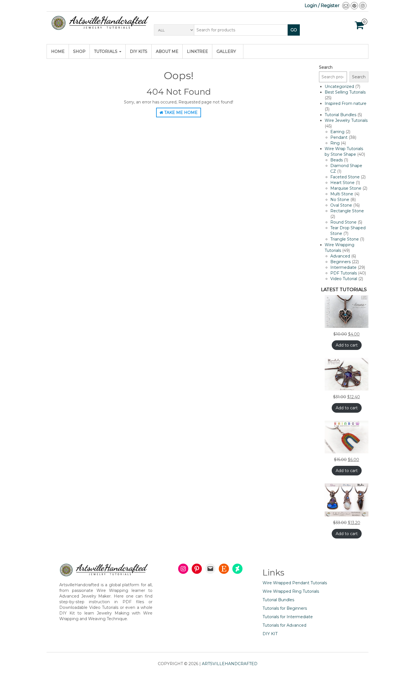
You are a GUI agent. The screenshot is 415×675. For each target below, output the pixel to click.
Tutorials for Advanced (284, 625)
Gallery (226, 51)
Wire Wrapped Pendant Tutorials (295, 582)
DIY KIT (270, 633)
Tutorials (106, 51)
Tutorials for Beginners (285, 608)
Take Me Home (180, 112)
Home (58, 51)
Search (326, 67)
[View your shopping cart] (359, 27)
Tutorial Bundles (278, 599)
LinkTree (197, 51)
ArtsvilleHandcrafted (229, 663)
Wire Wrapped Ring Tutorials (291, 591)
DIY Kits (138, 51)
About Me (167, 51)
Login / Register (322, 5)
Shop (79, 51)
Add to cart (347, 345)
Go (293, 30)
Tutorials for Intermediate (288, 616)
